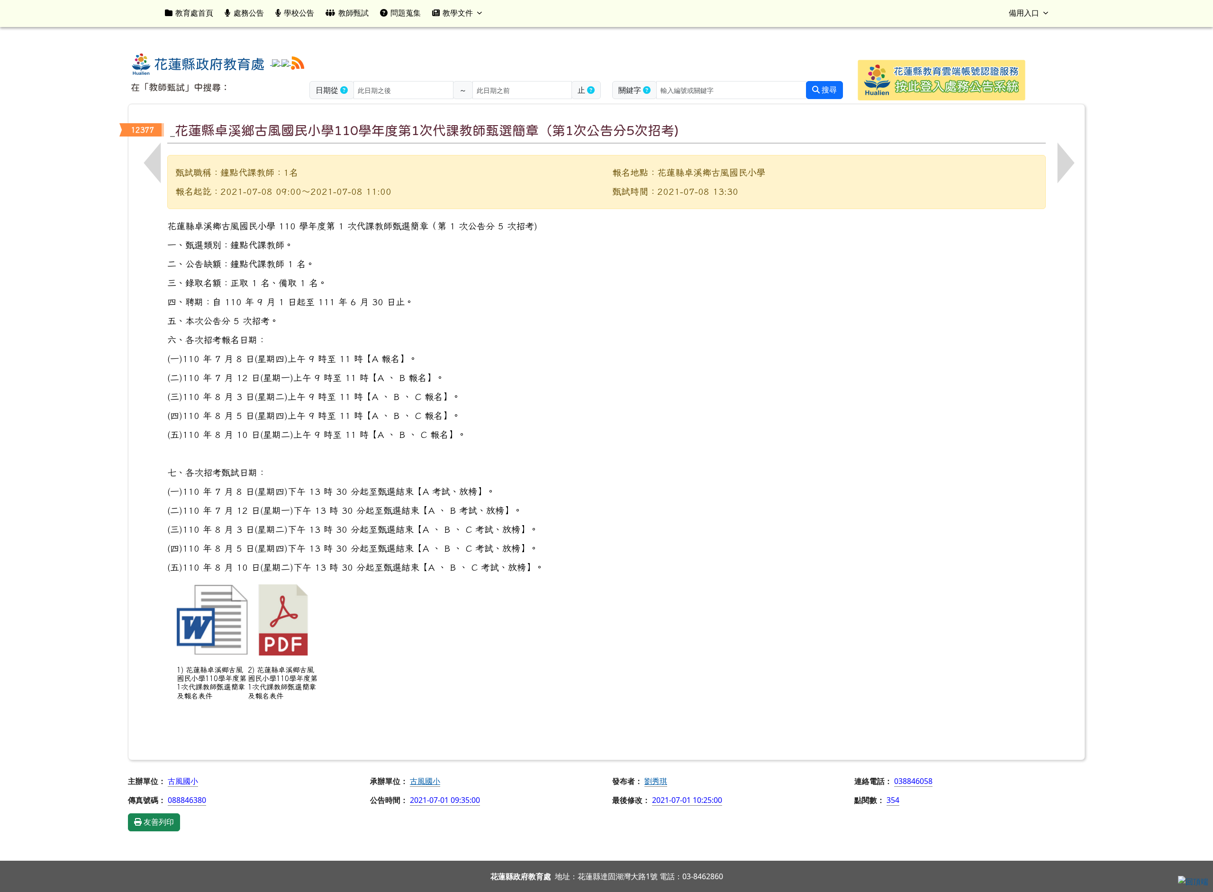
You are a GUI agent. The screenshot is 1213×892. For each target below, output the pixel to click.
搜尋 (828, 90)
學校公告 (299, 13)
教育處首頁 (194, 13)
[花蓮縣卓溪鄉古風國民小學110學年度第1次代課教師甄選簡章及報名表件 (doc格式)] (212, 619)
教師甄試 (353, 13)
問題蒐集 (405, 13)
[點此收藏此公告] (172, 130)
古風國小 (425, 781)
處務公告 (249, 13)
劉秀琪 (655, 781)
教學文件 (458, 13)
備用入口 (1024, 13)
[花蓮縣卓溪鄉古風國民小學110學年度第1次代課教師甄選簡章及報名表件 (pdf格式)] (283, 619)
